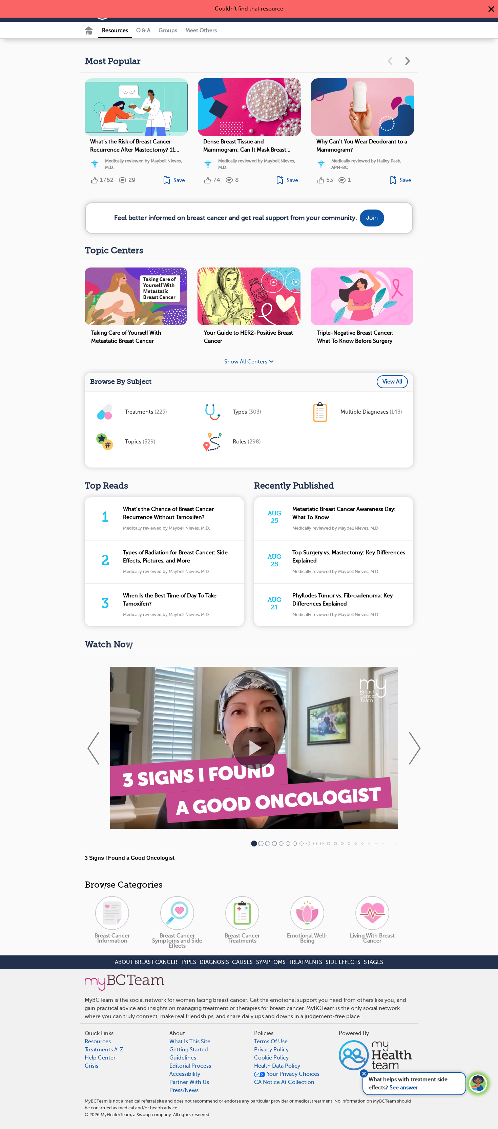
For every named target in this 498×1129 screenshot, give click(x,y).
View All (392, 382)
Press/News (184, 1090)
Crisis (91, 1066)
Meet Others (201, 30)
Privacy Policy (271, 1050)
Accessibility (184, 1074)
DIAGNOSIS (214, 962)
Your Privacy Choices (292, 1074)
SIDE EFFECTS (343, 962)
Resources (115, 30)
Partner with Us (189, 1082)
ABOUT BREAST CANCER (146, 962)
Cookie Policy (271, 1058)
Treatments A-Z (104, 1050)
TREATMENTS (305, 962)
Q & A (143, 30)
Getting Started (188, 1050)
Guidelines (182, 1058)
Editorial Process (190, 1066)
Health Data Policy (277, 1066)
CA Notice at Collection (284, 1082)
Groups (168, 30)
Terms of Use (271, 1041)
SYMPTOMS (271, 962)
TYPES (188, 962)
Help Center (100, 1058)
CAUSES (242, 962)
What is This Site (189, 1041)
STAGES (373, 962)
